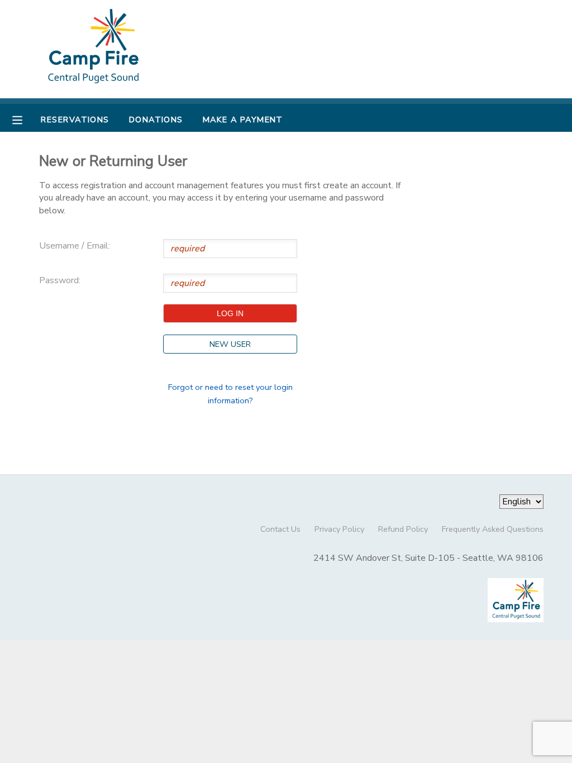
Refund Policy (403, 529)
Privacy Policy (339, 529)
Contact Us (280, 529)
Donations (156, 119)
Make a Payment (243, 119)
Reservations (75, 119)
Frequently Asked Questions (493, 529)
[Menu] (25, 119)
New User (230, 344)
